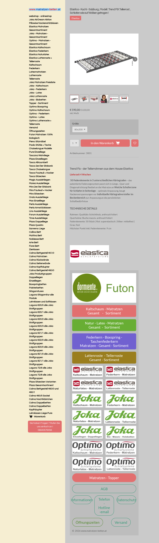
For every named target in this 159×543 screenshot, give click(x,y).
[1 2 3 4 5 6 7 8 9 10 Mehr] (74, 143)
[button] (74, 98)
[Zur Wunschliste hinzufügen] (135, 143)
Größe (75, 123)
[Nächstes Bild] (135, 59)
